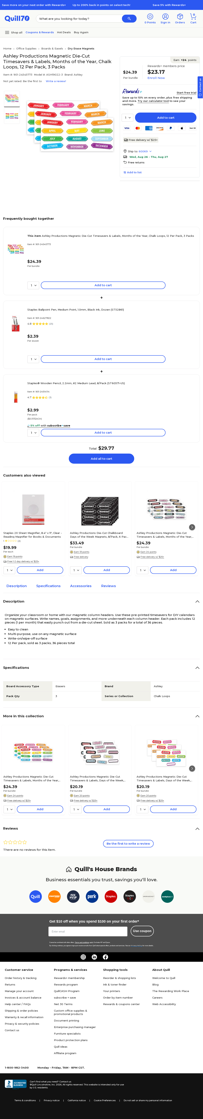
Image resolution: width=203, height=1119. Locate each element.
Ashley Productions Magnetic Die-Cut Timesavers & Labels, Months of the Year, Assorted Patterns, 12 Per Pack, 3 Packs (164, 534)
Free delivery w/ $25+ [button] (152, 556)
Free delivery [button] (81, 556)
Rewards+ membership (69, 978)
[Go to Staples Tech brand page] (129, 897)
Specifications (48, 586)
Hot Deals (64, 32)
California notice (77, 1100)
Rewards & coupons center (121, 1004)
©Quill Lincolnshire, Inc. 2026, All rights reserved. (56, 1084)
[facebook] (105, 957)
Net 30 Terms (63, 1004)
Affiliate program (65, 1053)
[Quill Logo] (17, 18)
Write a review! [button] (56, 81)
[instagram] (83, 957)
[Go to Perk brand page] (92, 897)
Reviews (108, 586)
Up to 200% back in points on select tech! (101, 5)
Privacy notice (51, 1100)
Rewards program (66, 984)
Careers (157, 997)
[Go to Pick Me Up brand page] (73, 897)
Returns (10, 984)
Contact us (12, 1030)
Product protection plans (71, 1040)
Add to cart (165, 117)
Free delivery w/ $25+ (143, 139)
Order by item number (118, 997)
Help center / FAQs (18, 1004)
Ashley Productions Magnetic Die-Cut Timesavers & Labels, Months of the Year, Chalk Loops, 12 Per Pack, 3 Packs (110, 235)
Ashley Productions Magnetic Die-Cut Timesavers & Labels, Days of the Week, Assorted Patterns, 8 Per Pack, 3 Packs (97, 778)
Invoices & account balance (23, 997)
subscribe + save (65, 997)
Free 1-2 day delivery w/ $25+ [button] (23, 561)
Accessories (81, 586)
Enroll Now (156, 78)
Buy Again (81, 32)
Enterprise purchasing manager (75, 1027)
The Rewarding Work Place (170, 991)
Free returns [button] (136, 162)
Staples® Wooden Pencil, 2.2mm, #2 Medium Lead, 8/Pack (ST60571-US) (76, 383)
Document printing (66, 1020)
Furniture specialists (67, 1033)
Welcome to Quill (163, 978)
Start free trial (186, 92)
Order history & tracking (20, 978)
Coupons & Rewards (40, 32)
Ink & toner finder (114, 984)
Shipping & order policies (21, 1010)
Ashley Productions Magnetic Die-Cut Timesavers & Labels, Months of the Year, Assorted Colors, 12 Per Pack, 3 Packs (31, 778)
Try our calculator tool (153, 100)
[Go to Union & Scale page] (148, 897)
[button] (129, 19)
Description (16, 586)
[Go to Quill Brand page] (35, 897)
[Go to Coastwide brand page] (54, 897)
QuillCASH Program (66, 991)
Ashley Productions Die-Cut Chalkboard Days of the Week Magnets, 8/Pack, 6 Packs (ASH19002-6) (100, 534)
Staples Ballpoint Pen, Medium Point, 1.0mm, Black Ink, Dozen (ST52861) (75, 309)
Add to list (134, 172)
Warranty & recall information (24, 1017)
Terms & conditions (25, 1100)
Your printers (111, 991)
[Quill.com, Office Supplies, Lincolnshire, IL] (16, 1085)
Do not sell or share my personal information (148, 1100)
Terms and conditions (82, 942)
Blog (155, 984)
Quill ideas (60, 1046)
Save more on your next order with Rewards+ (34, 5)
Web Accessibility (164, 1004)
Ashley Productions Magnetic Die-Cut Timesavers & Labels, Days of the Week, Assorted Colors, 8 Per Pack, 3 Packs (164, 778)
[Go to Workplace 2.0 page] (167, 897)
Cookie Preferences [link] (105, 1100)
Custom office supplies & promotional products (70, 1012)
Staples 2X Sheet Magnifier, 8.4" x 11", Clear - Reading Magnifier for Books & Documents (32, 534)
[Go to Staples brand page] (111, 897)
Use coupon (142, 931)
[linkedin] (94, 957)
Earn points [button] (184, 60)
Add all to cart (101, 458)
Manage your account (19, 991)
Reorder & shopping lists (119, 978)
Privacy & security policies (22, 1023)
